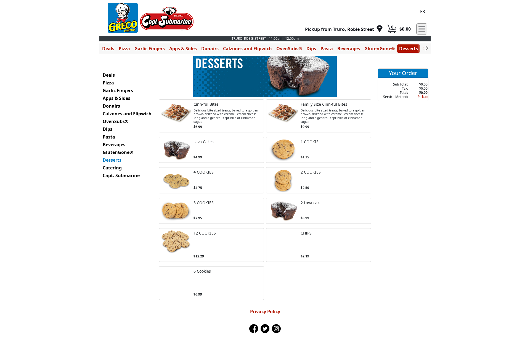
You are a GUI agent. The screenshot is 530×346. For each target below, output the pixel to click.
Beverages (348, 49)
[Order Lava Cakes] (211, 150)
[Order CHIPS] (318, 245)
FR (422, 11)
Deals (108, 49)
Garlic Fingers (149, 49)
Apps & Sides (183, 49)
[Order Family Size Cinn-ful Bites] (318, 116)
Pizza (124, 49)
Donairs (210, 49)
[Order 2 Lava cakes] (318, 211)
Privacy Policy (265, 311)
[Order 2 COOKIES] (318, 180)
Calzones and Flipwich (247, 49)
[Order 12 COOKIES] (211, 245)
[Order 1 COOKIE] (318, 150)
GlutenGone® (379, 49)
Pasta (326, 49)
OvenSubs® (289, 49)
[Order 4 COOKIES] (211, 180)
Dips (311, 49)
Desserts (408, 49)
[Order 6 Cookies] (211, 283)
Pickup (423, 96)
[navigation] (344, 29)
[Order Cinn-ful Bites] (211, 116)
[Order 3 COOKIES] (211, 211)
